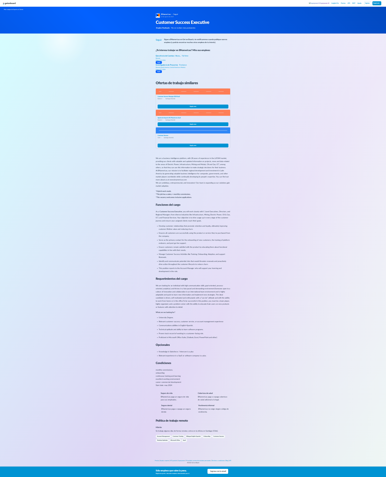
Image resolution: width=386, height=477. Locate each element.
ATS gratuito (173, 460)
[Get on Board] (9, 3)
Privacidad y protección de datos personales (198, 460)
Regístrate (376, 3)
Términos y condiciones (218, 460)
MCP (353, 3)
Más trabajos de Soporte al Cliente (13, 9)
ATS (349, 3)
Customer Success (218, 436)
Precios (343, 3)
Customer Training (178, 436)
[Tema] (382, 3)
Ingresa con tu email (218, 471)
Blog (227, 460)
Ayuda (359, 3)
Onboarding (206, 436)
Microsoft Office (175, 440)
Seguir (175, 14)
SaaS (184, 440)
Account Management (163, 436)
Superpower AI (324, 3)
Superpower (181, 460)
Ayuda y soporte (164, 460)
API (230, 460)
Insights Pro (335, 3)
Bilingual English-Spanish (193, 436)
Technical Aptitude (162, 440)
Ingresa (367, 3)
